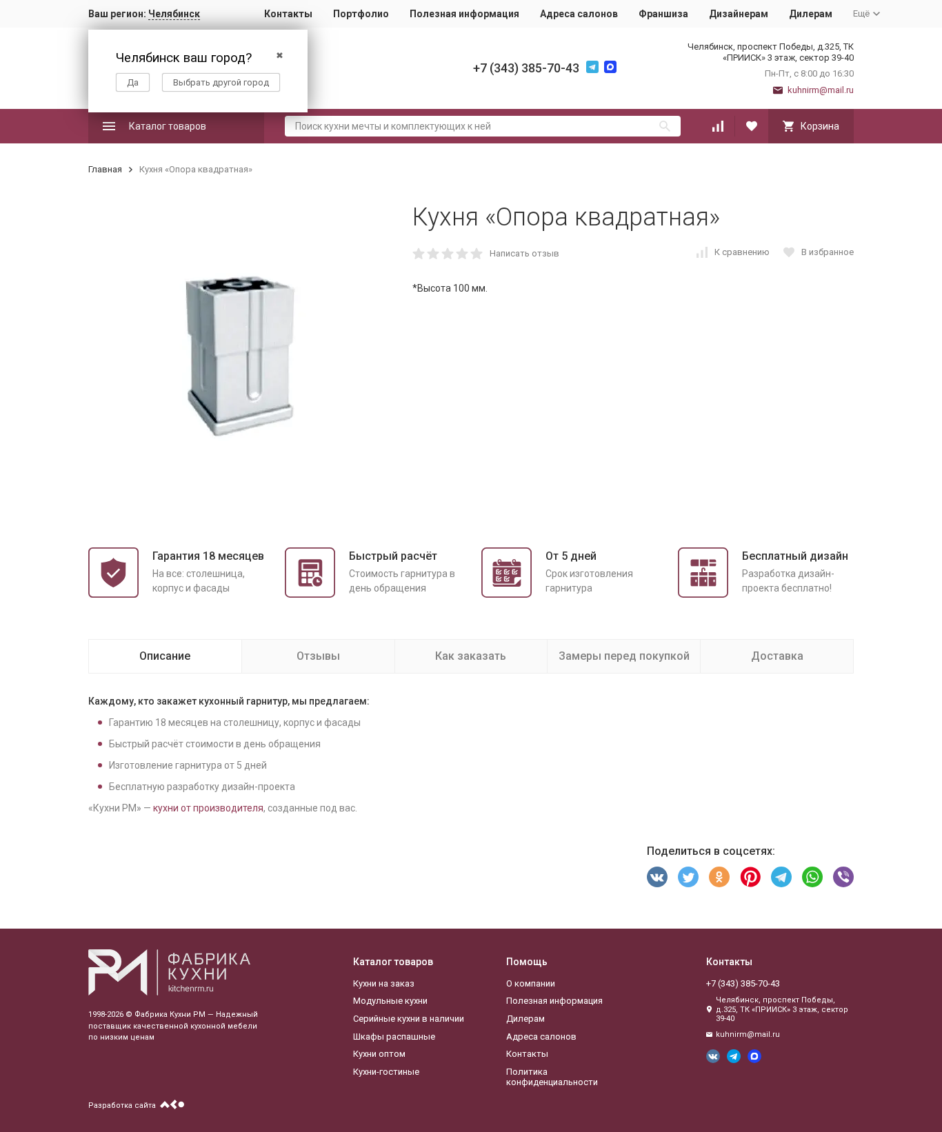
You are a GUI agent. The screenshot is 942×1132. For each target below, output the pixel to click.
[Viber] (843, 877)
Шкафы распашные (394, 1036)
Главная (105, 169)
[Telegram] (781, 877)
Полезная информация (464, 13)
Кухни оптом (379, 1054)
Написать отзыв (524, 253)
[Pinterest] (750, 877)
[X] (688, 877)
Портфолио (361, 13)
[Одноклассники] (719, 877)
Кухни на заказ (383, 983)
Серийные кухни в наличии (408, 1018)
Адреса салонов (579, 13)
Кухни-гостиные (386, 1072)
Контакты (288, 13)
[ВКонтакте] (657, 877)
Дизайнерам (738, 13)
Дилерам (810, 13)
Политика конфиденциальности (552, 1077)
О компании (530, 983)
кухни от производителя (208, 807)
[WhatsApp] (812, 877)
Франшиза (663, 13)
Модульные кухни (390, 1000)
